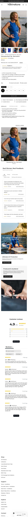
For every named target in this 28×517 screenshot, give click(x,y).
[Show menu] (1, 4)
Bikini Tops (3, 472)
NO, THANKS (21, 263)
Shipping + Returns (5, 493)
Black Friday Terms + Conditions (8, 490)
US (8, 86)
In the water (15, 174)
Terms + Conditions (5, 484)
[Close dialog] (27, 250)
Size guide (24, 82)
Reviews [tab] (9, 347)
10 (6, 90)
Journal (2, 508)
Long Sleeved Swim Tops (6, 464)
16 (19, 90)
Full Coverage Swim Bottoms (7, 475)
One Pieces (3, 468)
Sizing (8, 174)
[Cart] (26, 4)
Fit (4, 174)
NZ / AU (3, 86)
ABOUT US (3, 502)
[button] (18, 329)
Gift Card (3, 477)
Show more (16, 415)
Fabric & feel (7, 177)
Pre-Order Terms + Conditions (8, 486)
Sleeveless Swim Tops (6, 470)
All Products (4, 459)
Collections (3, 461)
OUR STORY (3, 504)
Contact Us (3, 495)
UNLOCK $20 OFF (21, 261)
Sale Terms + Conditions (6, 488)
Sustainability (4, 506)
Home (2, 54)
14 (15, 90)
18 (23, 90)
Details (21, 62)
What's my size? (14, 82)
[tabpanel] (16, 384)
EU (11, 86)
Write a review (16, 341)
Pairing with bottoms (17, 177)
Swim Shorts (4, 466)
